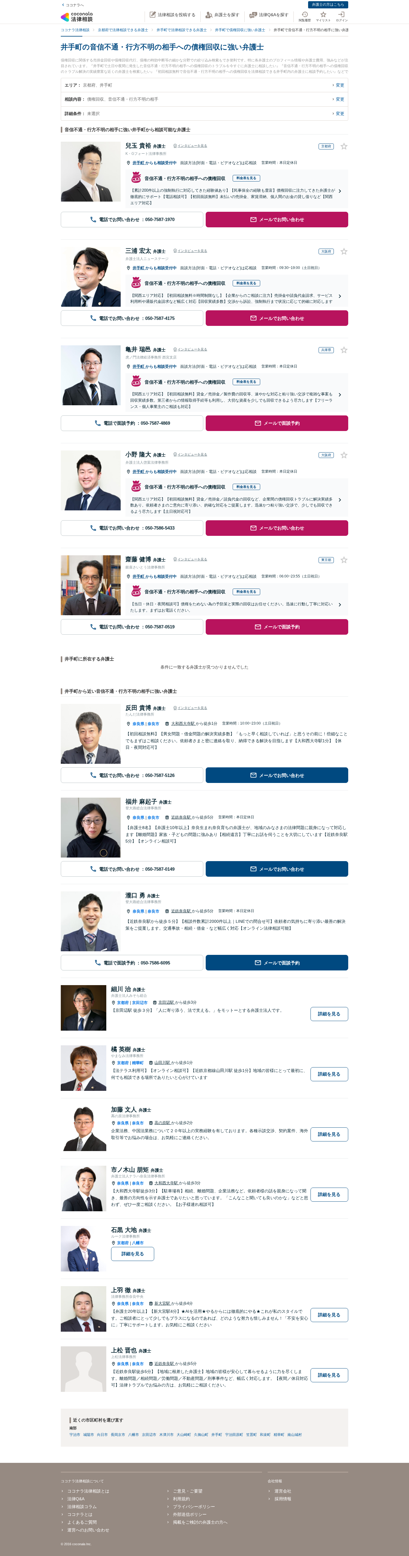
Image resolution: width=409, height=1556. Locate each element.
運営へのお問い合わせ (88, 1530)
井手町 (139, 163)
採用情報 (283, 1498)
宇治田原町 (234, 1435)
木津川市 (166, 1435)
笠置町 (251, 1435)
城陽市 (88, 1435)
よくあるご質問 (82, 1522)
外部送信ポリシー (190, 1514)
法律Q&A (75, 1498)
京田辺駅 (166, 1002)
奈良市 (153, 724)
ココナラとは (80, 1514)
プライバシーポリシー (194, 1506)
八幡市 (138, 1243)
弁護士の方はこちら (328, 4)
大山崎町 (184, 1435)
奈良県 (138, 724)
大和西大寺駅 (183, 723)
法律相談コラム (82, 1506)
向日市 (102, 1435)
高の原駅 (162, 1122)
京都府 (123, 1002)
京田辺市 (140, 1002)
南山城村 (294, 1435)
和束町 (265, 1435)
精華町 (138, 1063)
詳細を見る (329, 1013)
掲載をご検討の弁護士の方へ (200, 1522)
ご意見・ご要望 (187, 1491)
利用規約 (181, 1498)
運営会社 (283, 1491)
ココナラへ (75, 5)
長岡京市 (118, 1435)
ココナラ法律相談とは (88, 1491)
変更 (340, 85)
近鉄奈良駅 (181, 817)
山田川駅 (162, 1062)
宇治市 (74, 1435)
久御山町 (201, 1435)
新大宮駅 (162, 1303)
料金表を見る (246, 178)
